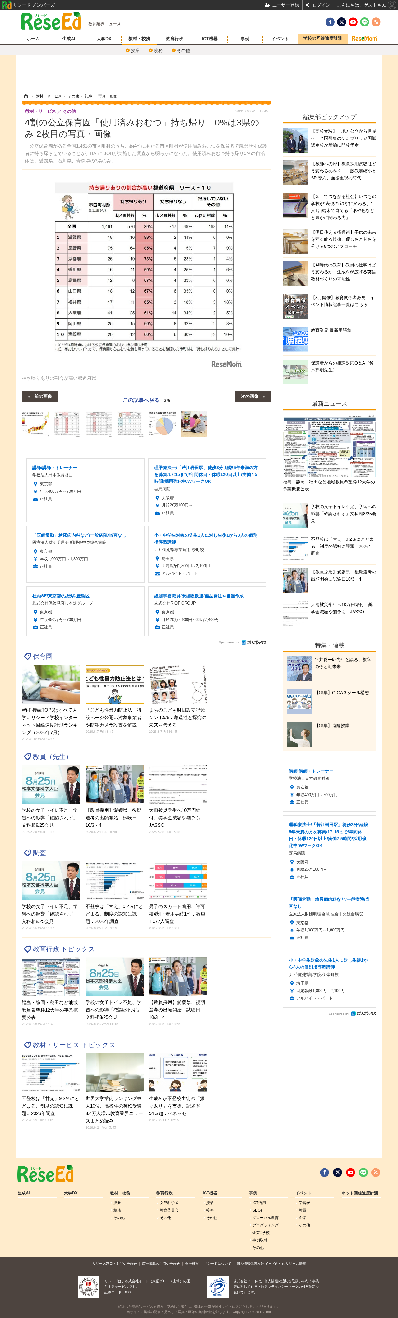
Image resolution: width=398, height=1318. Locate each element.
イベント (280, 38)
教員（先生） (52, 756)
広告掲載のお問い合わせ (161, 1263)
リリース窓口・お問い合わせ (114, 1263)
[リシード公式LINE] (363, 1172)
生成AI (68, 38)
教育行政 (174, 38)
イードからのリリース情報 (285, 1263)
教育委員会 (169, 1210)
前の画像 (43, 396)
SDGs (257, 1210)
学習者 (304, 1203)
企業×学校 (261, 1233)
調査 (39, 852)
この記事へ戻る (146, 399)
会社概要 (192, 1263)
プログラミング (265, 1225)
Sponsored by (229, 642)
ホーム (33, 38)
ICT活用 (259, 1203)
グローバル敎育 (265, 1218)
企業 (302, 1218)
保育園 (43, 656)
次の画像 (249, 396)
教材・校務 (139, 38)
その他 (183, 50)
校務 (158, 50)
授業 (135, 50)
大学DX (104, 38)
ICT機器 (210, 38)
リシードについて (217, 1263)
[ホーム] (26, 96)
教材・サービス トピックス (74, 1044)
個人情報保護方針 (250, 1263)
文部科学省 (169, 1203)
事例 (245, 38)
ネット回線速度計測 (360, 1193)
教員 (302, 1210)
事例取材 (259, 1240)
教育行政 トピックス (64, 949)
